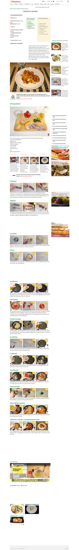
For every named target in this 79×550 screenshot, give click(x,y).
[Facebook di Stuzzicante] (48, 1)
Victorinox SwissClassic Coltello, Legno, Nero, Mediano (28, 174)
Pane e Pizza (36, 4)
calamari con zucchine (30, 504)
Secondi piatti (27, 4)
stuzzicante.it (42, 7)
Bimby (45, 4)
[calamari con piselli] (56, 70)
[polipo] (17, 508)
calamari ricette (13, 516)
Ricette (11, 4)
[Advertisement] (22, 7)
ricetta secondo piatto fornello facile (59, 135)
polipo (11, 504)
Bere (48, 4)
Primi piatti (21, 4)
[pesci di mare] (60, 168)
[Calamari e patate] (16, 187)
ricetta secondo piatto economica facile (60, 126)
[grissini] (60, 229)
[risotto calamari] (35, 160)
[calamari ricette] (17, 520)
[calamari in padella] (25, 160)
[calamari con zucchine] (32, 508)
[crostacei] (60, 152)
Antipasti (16, 4)
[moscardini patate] (56, 81)
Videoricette (57, 4)
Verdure (41, 4)
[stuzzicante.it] (15, 1)
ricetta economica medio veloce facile (59, 137)
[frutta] (60, 199)
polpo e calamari (16, 8)
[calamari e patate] (56, 46)
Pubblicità (66, 548)
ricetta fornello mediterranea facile (59, 143)
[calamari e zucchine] (45, 160)
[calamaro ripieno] (15, 160)
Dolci (32, 4)
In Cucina (52, 4)
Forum (44, 1)
